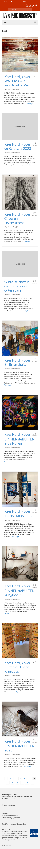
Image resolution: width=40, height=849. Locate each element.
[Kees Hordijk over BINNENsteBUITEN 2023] (20, 719)
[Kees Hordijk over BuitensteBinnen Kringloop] (20, 640)
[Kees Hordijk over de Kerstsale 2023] (20, 126)
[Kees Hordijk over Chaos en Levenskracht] (20, 192)
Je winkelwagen (19, 2)
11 (27, 783)
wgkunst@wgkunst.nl (12, 818)
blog (14, 89)
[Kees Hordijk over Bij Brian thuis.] (20, 338)
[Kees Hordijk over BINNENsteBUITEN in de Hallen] (20, 412)
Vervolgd (29, 103)
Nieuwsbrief (20, 824)
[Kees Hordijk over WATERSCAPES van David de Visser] (20, 54)
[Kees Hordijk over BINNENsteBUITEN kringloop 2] (20, 563)
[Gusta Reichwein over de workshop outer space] (20, 264)
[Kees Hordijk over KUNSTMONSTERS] (20, 489)
